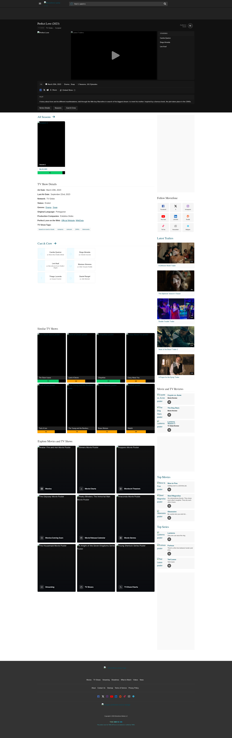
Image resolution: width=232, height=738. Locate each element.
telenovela (86, 229)
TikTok (163, 229)
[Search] (165, 4)
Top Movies (163, 477)
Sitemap (110, 688)
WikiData (80, 220)
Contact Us (101, 688)
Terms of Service (121, 688)
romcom (69, 229)
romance (60, 229)
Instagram (188, 209)
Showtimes (115, 680)
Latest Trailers (165, 238)
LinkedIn (175, 219)
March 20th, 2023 (54, 84)
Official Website (68, 220)
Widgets (188, 229)
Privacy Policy (134, 688)
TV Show (41, 28)
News (142, 680)
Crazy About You (133, 378)
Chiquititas (101, 378)
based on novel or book (46, 229)
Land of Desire (74, 378)
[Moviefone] (53, 3)
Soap (73, 84)
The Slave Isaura (45, 378)
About (94, 688)
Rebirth (130, 428)
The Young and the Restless (78, 428)
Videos (135, 680)
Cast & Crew (45, 243)
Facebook (40, 90)
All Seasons (44, 117)
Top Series (163, 527)
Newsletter (175, 229)
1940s (77, 229)
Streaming (106, 680)
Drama (66, 84)
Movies (89, 680)
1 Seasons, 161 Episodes (87, 84)
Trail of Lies (43, 428)
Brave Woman (103, 428)
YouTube (163, 219)
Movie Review (172, 398)
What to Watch (126, 680)
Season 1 (42, 164)
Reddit (47, 90)
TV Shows (97, 680)
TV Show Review (173, 426)
